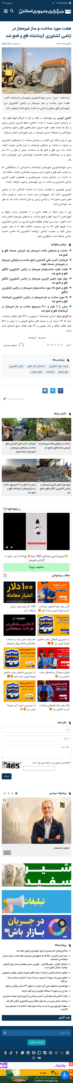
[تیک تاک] (11, 1053)
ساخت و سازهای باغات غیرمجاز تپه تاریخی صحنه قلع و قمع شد (35, 252)
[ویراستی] (22, 1053)
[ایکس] (62, 1053)
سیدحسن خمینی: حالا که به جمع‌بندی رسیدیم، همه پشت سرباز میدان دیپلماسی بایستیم (35, 957)
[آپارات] (50, 1053)
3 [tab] (8, 793)
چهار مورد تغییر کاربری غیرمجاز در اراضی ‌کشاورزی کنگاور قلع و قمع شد (35, 281)
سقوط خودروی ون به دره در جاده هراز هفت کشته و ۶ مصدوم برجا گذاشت (36, 1007)
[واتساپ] (33, 1058)
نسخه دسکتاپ (36, 1042)
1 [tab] (16, 793)
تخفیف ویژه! (36, 567)
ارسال (6, 776)
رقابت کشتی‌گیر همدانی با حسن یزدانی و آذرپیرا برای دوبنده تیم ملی (35, 996)
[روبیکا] (56, 1053)
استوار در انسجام (61, 848)
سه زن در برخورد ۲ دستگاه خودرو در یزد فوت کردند (45, 991)
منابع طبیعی (36, 372)
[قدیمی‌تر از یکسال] (53, 429)
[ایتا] (33, 1053)
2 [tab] (12, 793)
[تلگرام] (67, 1053)
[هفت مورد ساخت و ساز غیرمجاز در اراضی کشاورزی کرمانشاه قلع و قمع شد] (36, 70)
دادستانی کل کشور (36, 366)
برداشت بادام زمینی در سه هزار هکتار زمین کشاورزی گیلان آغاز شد (37, 1001)
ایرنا (41, 11)
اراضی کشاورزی (16, 366)
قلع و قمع (63, 372)
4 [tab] (5, 793)
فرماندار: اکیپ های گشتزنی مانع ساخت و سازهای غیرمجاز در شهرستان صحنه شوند (35, 262)
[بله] (45, 1053)
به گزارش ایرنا (64, 316)
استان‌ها (42, 338)
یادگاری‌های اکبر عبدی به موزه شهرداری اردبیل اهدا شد (42, 951)
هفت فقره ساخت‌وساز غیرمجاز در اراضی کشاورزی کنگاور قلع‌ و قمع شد (35, 271)
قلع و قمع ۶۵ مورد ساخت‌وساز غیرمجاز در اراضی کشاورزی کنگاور (35, 290)
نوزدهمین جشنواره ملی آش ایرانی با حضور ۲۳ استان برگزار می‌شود (36, 986)
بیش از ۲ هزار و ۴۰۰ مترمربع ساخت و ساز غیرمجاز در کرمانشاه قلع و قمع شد (35, 308)
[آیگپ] (39, 1053)
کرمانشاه (32, 338)
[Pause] (7, 547)
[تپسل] (5, 509)
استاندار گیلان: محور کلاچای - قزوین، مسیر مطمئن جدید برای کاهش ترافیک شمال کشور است (35, 966)
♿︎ (65, 1074)
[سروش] (28, 1053)
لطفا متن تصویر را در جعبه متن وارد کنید (51, 763)
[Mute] (12, 547)
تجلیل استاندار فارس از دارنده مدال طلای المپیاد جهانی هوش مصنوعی (35, 973)
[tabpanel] (36, 827)
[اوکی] (5, 1053)
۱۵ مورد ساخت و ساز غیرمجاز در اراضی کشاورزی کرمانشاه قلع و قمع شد (35, 299)
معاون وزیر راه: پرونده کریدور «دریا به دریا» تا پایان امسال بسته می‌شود (38, 979)
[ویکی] (39, 1058)
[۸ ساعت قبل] (36, 820)
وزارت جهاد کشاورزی (58, 366)
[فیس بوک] (16, 1053)
